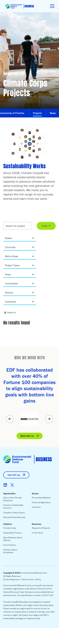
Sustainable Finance (12, 532)
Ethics (38, 579)
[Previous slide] (10, 419)
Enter (44, 225)
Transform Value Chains (14, 512)
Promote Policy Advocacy (14, 517)
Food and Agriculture (41, 502)
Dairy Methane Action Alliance (12, 539)
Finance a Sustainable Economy (13, 506)
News (53, 113)
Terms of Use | (29, 579)
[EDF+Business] (19, 6)
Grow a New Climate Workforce (12, 499)
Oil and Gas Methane (41, 497)
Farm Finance (9, 545)
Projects (37, 113)
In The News (37, 532)
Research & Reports (41, 528)
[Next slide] (49, 419)
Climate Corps (9, 528)
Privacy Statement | (12, 579)
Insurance (36, 507)
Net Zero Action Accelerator (10, 551)
